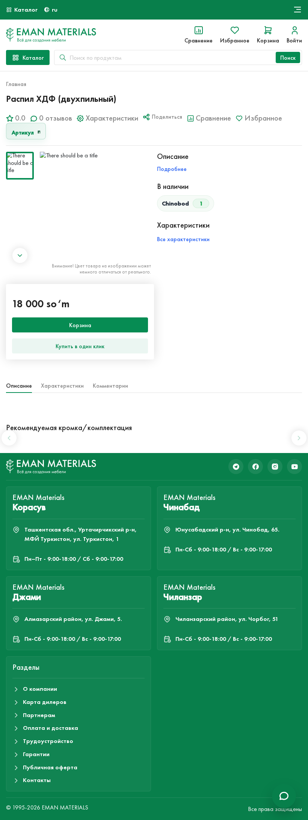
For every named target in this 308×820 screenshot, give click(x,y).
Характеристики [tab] (62, 385)
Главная (16, 84)
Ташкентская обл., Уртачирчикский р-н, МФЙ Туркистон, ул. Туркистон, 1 (80, 534)
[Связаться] (284, 796)
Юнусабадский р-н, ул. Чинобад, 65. (227, 529)
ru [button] (54, 9)
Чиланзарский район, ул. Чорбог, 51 (226, 618)
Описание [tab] (19, 385)
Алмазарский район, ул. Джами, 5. (73, 618)
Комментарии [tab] (110, 385)
